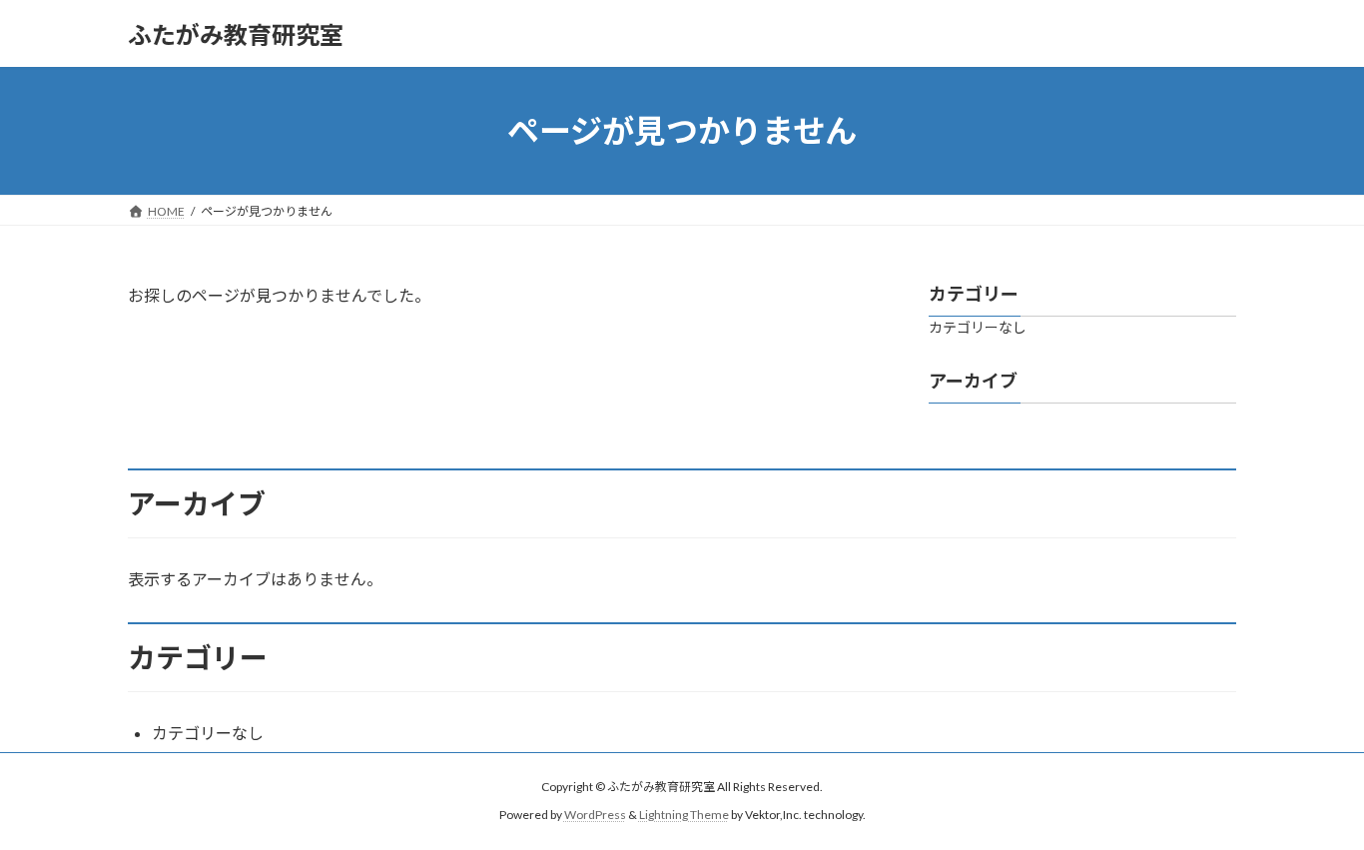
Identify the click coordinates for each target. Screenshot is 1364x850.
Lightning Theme (684, 814)
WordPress (595, 814)
